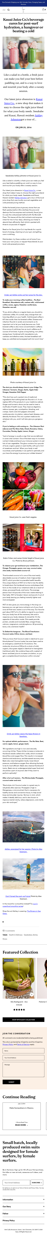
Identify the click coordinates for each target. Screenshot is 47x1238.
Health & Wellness (16, 935)
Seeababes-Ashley (31, 935)
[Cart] (43, 9)
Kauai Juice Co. (30, 190)
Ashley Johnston (21, 198)
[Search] (9, 10)
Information (8, 1199)
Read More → (21, 1125)
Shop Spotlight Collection (23, 1020)
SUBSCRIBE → (37, 1182)
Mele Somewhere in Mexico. (22, 1108)
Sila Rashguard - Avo (19, 1002)
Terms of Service (23, 1044)
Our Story (7, 1206)
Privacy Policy (8, 1044)
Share (5, 939)
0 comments (10, 930)
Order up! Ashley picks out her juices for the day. (23, 295)
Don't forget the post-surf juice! (18, 896)
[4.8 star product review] (19, 1009)
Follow (5, 1213)
